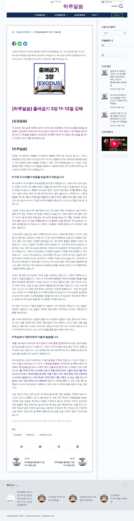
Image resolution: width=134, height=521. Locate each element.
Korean (108, 2)
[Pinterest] (59, 446)
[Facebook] (21, 446)
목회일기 (117, 15)
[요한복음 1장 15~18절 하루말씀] (104, 498)
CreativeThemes (33, 516)
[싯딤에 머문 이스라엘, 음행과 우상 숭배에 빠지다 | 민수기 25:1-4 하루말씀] (104, 115)
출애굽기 (30, 435)
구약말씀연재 (39, 15)
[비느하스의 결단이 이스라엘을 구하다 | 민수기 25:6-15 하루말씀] (104, 96)
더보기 (94, 15)
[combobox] (112, 33)
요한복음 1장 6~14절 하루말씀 (56, 498)
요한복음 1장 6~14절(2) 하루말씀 (87, 498)
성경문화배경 (79, 15)
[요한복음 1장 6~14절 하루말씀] (42, 498)
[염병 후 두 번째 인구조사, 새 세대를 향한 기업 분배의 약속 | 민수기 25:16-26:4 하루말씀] (104, 73)
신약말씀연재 (59, 15)
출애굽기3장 (46, 435)
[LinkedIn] (77, 446)
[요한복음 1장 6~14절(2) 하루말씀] (73, 498)
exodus (18, 435)
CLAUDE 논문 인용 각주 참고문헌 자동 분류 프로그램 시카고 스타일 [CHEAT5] (24, 498)
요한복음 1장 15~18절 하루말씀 (119, 498)
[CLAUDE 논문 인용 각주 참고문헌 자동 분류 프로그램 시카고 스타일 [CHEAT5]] (11, 498)
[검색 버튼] (124, 33)
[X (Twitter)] (40, 446)
